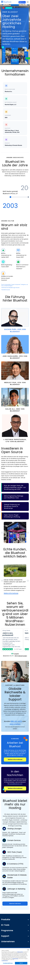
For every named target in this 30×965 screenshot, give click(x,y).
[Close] (28, 950)
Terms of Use (20, 951)
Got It (21, 963)
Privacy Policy (15, 958)
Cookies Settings (8, 963)
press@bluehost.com (16, 784)
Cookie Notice (5, 960)
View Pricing (22, 2)
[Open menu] (28, 2)
